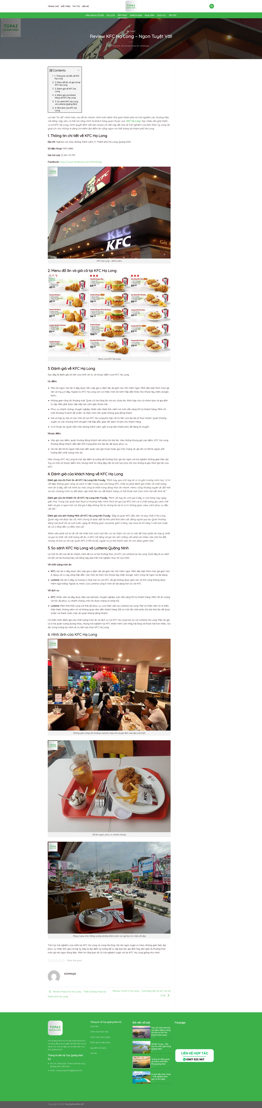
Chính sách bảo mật (99, 1031)
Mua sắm (149, 15)
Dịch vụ (161, 15)
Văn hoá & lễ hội (94, 15)
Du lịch (111, 15)
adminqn (144, 46)
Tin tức (76, 6)
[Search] (211, 6)
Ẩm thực (122, 15)
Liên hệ (85, 6)
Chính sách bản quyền (100, 1037)
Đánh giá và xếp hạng (100, 1042)
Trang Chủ (53, 6)
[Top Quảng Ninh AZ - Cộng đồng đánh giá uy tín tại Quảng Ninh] (131, 6)
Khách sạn (136, 15)
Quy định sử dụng (98, 1048)
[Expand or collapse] (78, 70)
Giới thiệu (65, 6)
